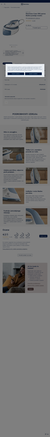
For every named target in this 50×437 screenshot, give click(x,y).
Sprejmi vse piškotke (33, 73)
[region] (25, 70)
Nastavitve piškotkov (16, 73)
